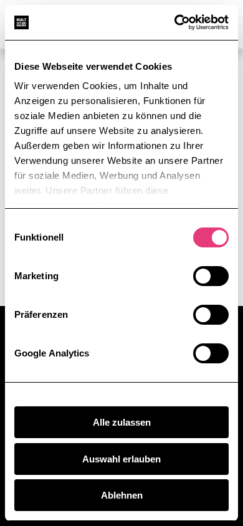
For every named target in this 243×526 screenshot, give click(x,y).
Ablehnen (122, 495)
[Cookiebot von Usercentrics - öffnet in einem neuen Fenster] (175, 22)
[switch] (211, 276)
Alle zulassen (122, 422)
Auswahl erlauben (121, 459)
